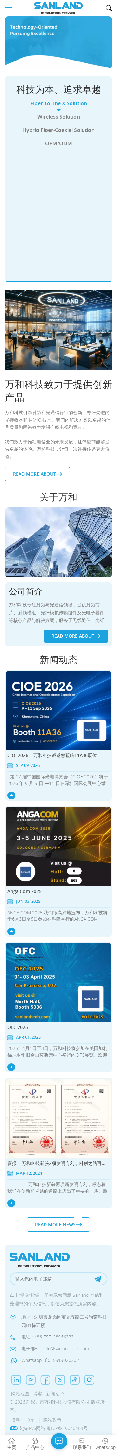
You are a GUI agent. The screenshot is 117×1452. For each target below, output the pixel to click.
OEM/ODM (58, 143)
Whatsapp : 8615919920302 (50, 1360)
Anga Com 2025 (24, 891)
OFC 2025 (17, 1027)
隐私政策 (52, 1420)
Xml (31, 1420)
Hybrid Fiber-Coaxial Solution (58, 130)
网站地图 (20, 1394)
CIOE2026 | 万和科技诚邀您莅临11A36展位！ (54, 755)
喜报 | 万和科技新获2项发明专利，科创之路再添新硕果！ (58, 1163)
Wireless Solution (58, 116)
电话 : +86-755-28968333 (47, 1337)
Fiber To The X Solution (58, 103)
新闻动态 (55, 1394)
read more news (55, 1224)
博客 (37, 1394)
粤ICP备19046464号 (67, 1428)
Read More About (54, 268)
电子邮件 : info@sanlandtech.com (55, 1348)
